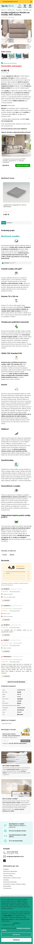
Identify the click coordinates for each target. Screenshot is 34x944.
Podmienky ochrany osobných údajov (14, 884)
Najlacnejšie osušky (7, 723)
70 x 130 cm (20, 709)
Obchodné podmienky (10, 882)
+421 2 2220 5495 (12, 852)
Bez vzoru (20, 714)
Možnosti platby (8, 875)
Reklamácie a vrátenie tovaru (12, 878)
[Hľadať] (19, 5)
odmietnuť (16, 923)
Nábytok (12, 554)
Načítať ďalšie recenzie (16, 682)
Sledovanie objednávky (10, 871)
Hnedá (19, 692)
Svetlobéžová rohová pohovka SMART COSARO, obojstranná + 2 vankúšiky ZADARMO (14, 160)
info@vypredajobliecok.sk (15, 856)
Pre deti (4, 554)
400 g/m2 (20, 698)
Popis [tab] (3, 222)
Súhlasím (16, 940)
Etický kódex (7, 886)
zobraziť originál (17, 608)
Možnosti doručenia (10, 63)
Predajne (6, 869)
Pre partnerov (7, 888)
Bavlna (19, 703)
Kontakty (6, 880)
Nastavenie (16, 934)
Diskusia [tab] (9, 222)
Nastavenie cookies (7, 919)
